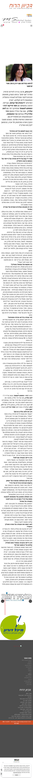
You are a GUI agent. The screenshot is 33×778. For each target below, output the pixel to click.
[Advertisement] (16, 45)
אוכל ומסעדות (27, 677)
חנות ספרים (28, 683)
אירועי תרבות (28, 665)
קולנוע (29, 671)
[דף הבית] (20, 6)
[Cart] (1, 26)
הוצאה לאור (28, 676)
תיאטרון (29, 664)
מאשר (16, 775)
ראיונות (29, 669)
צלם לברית (28, 667)
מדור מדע (29, 684)
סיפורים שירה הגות (26, 660)
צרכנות (29, 679)
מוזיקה (29, 662)
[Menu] (31, 26)
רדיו (30, 672)
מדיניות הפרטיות (17, 772)
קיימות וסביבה (27, 681)
